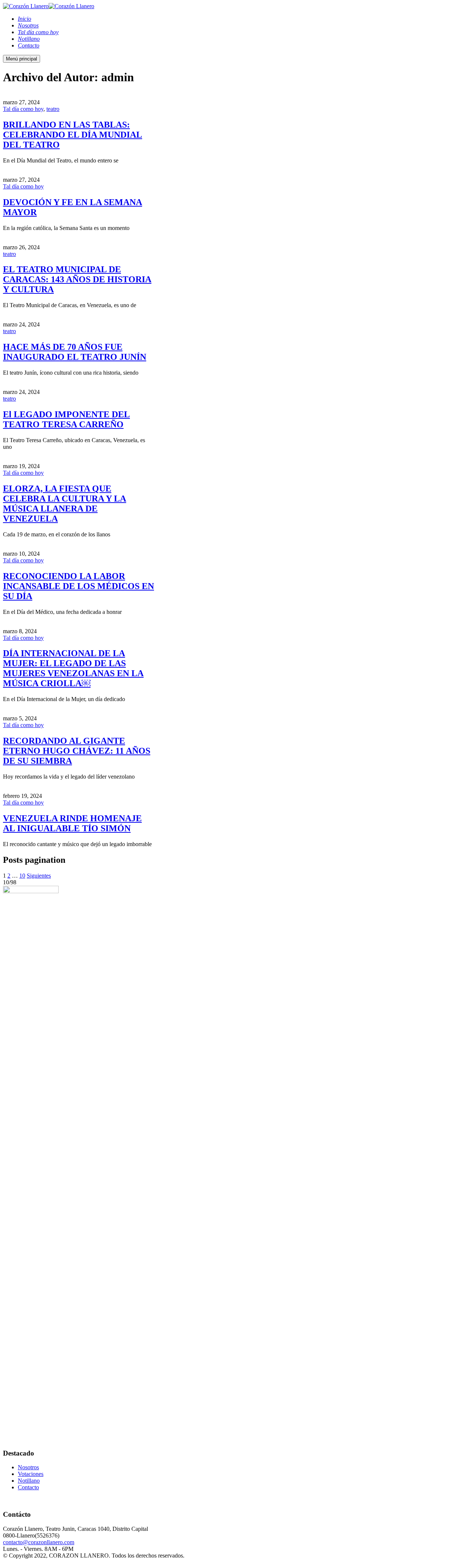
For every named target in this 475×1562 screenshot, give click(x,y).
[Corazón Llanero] (26, 6)
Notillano (29, 1480)
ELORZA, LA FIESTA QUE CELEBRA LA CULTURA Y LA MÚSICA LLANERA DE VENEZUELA (64, 503)
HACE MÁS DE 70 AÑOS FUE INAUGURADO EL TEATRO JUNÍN (74, 352)
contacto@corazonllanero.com (38, 1542)
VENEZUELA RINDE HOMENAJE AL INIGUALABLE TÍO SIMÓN (72, 823)
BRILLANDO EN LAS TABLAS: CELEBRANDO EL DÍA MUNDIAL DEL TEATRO (72, 134)
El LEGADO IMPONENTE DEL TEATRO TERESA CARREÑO (66, 419)
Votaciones (30, 1474)
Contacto (28, 1487)
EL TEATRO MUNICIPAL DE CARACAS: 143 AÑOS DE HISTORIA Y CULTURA (77, 279)
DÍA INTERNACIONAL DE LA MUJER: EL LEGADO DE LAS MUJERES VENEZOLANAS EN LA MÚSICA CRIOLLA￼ (73, 668)
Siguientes (39, 875)
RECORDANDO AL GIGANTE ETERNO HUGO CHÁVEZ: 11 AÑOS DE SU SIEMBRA (76, 751)
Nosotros (28, 1467)
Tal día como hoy (23, 109)
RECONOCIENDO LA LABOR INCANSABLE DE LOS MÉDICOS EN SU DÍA (78, 586)
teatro (52, 109)
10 (22, 875)
